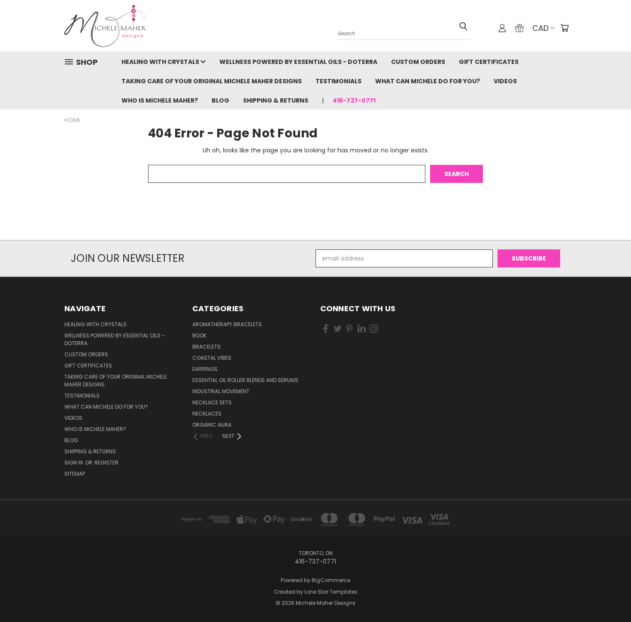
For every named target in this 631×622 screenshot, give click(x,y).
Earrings (205, 369)
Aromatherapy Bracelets (227, 324)
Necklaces (206, 413)
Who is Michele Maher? (159, 100)
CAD (540, 28)
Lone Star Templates (331, 591)
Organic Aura (211, 424)
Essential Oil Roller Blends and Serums (245, 380)
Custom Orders (418, 62)
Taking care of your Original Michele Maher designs (211, 81)
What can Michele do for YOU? (427, 81)
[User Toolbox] (502, 28)
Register (106, 462)
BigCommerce (331, 580)
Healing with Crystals (160, 62)
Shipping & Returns (275, 100)
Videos (505, 81)
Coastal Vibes (211, 357)
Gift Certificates (489, 62)
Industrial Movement (220, 391)
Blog (220, 100)
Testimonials (338, 81)
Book (199, 335)
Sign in (74, 462)
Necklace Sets (212, 402)
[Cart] (564, 28)
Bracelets (206, 346)
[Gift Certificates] (519, 28)
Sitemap (74, 473)
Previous (608, 595)
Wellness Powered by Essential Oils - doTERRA (298, 62)
